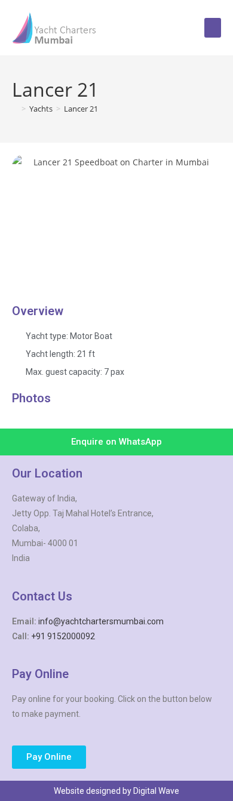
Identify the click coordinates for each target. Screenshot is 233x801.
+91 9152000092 (63, 636)
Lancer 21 (81, 108)
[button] (212, 28)
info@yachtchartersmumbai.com (101, 621)
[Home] (15, 108)
